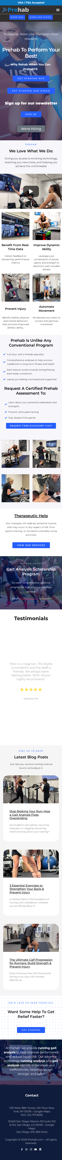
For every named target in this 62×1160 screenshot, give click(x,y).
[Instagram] (26, 1149)
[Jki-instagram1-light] (31, 1149)
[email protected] (28, 598)
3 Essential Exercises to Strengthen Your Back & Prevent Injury (27, 889)
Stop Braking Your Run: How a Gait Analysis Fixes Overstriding (30, 815)
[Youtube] (35, 1149)
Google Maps (42, 1111)
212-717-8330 (35, 1114)
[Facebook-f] (22, 1149)
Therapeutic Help (31, 515)
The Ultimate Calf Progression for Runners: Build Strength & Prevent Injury (31, 963)
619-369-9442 (39, 1131)
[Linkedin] (40, 1149)
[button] (57, 9)
